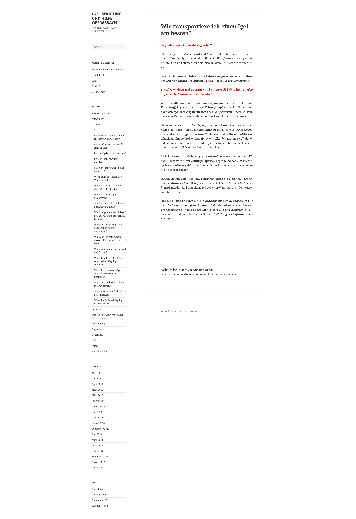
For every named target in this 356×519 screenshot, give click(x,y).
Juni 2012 (97, 467)
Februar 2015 (99, 400)
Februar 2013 (99, 450)
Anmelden (97, 489)
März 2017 (97, 373)
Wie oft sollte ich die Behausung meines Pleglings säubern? (109, 261)
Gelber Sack (98, 91)
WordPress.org (100, 505)
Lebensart (97, 334)
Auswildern (98, 118)
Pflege (95, 345)
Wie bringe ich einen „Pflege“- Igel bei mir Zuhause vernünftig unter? (110, 216)
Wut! (94, 80)
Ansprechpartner (101, 113)
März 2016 (97, 389)
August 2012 (98, 462)
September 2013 (100, 428)
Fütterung (97, 309)
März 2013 (97, 445)
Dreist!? (96, 86)
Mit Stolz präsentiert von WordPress (180, 311)
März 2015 (97, 395)
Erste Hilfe (97, 124)
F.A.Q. (95, 129)
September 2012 (100, 456)
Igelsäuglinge (99, 323)
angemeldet (180, 274)
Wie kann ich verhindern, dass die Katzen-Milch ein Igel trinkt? (110, 240)
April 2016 (97, 384)
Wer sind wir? (99, 351)
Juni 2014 (97, 412)
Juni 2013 (97, 434)
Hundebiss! (98, 75)
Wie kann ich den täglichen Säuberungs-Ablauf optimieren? (108, 228)
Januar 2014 (98, 423)
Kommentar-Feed (101, 500)
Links (95, 340)
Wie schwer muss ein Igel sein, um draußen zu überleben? (107, 273)
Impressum (98, 329)
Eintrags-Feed (99, 494)
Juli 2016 (96, 378)
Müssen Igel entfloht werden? (110, 153)
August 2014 (98, 406)
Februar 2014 (99, 417)
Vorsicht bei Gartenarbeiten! (107, 69)
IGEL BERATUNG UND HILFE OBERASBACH (107, 18)
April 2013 (97, 439)
